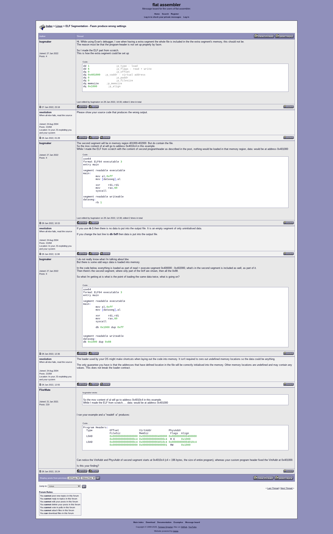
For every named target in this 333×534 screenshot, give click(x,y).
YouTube (192, 527)
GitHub (184, 527)
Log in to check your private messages (162, 17)
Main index (138, 522)
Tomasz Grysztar (165, 527)
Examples (178, 522)
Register (175, 14)
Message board (192, 522)
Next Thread (287, 488)
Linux (59, 26)
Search (165, 14)
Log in (186, 17)
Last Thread (273, 488)
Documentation (164, 522)
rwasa (175, 531)
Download (150, 522)
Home (157, 14)
